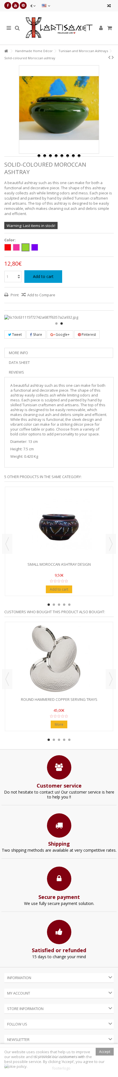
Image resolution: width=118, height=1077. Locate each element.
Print (14, 294)
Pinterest (88, 334)
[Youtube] (15, 5)
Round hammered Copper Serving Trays (59, 699)
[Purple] (35, 247)
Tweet (16, 334)
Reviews (16, 372)
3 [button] (59, 604)
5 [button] (69, 604)
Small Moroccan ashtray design (59, 564)
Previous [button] (7, 544)
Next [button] (111, 544)
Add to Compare (41, 294)
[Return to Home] (6, 51)
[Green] (25, 247)
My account (18, 993)
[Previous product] (109, 57)
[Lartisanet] (59, 28)
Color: (10, 240)
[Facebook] (7, 5)
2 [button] (61, 323)
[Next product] (113, 57)
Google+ (62, 334)
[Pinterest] (23, 5)
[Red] (8, 247)
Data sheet (19, 362)
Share (37, 334)
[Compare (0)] (109, 6)
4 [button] (64, 604)
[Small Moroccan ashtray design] (59, 525)
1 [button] (56, 323)
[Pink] (16, 247)
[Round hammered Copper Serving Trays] (59, 660)
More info (18, 352)
